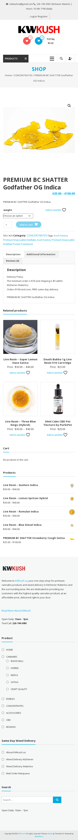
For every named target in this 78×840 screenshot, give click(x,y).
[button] (69, 105)
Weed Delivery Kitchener (19, 759)
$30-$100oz (17, 661)
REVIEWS (11, 727)
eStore (50, 833)
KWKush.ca (21, 580)
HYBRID (15, 668)
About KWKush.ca (16, 752)
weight (7, 210)
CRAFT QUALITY (19, 689)
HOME (9, 649)
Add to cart (26, 224)
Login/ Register (39, 16)
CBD (8, 720)
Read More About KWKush (16, 610)
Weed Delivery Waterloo (19, 766)
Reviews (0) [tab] (12, 260)
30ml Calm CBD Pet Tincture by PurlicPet (57, 423)
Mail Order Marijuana (18, 773)
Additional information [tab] (40, 254)
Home (8, 75)
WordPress (39, 836)
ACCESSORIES (13, 712)
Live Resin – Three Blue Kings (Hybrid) (20, 423)
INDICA (14, 675)
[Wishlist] (27, 40)
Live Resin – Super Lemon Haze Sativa (20, 361)
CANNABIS (11, 656)
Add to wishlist (54, 210)
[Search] (57, 800)
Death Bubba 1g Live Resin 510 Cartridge (58, 361)
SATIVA (14, 682)
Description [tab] (13, 254)
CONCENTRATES (23, 75)
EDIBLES (10, 698)
